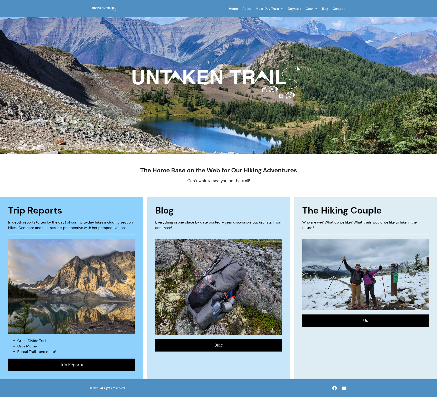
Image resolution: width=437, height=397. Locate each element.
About (246, 9)
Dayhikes (294, 9)
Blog (325, 9)
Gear (309, 9)
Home (233, 9)
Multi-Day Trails (267, 9)
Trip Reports (71, 364)
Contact (339, 9)
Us (365, 320)
